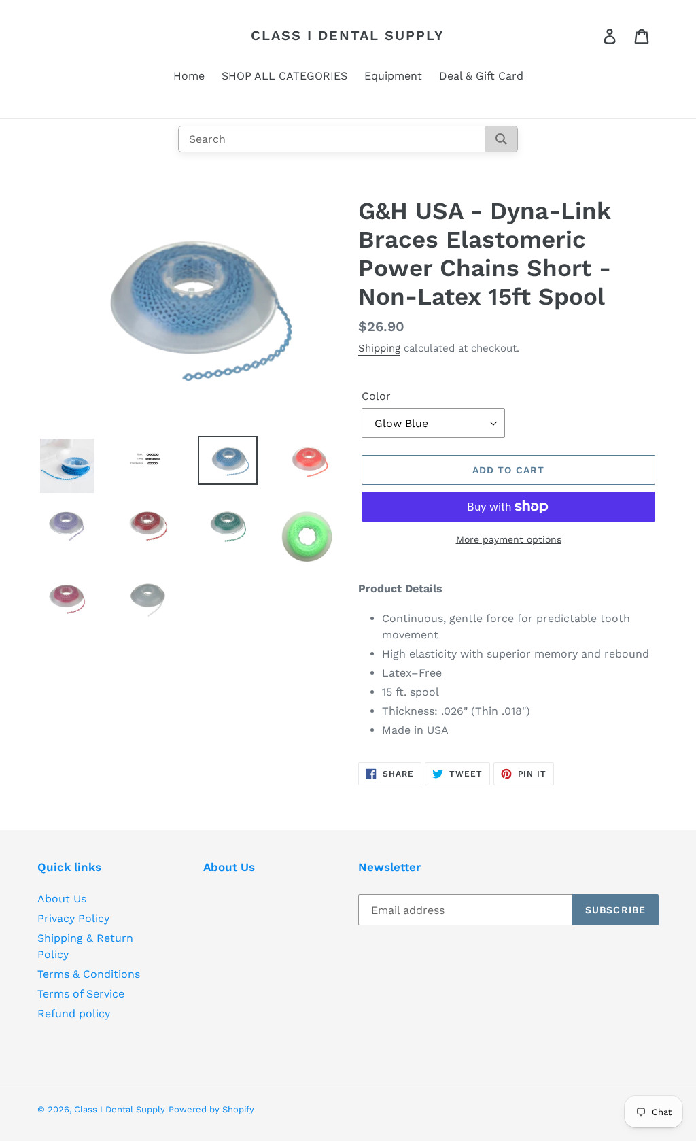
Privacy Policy (73, 918)
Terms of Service (80, 993)
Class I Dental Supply (348, 35)
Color (376, 396)
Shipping (379, 348)
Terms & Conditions (88, 974)
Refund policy (73, 1013)
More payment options (508, 539)
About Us (61, 898)
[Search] (501, 139)
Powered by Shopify (211, 1109)
